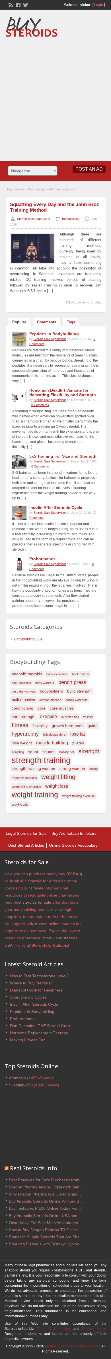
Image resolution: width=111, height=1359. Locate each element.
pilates (78, 743)
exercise (48, 716)
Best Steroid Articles (26, 845)
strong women (72, 768)
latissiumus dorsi (54, 734)
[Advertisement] (55, 97)
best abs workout (24, 691)
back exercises (57, 674)
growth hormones (67, 725)
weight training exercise (78, 796)
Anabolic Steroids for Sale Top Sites (72, 1346)
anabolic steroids (27, 674)
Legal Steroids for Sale (26, 833)
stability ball (66, 752)
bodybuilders (51, 691)
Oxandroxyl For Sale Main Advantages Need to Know (56, 1222)
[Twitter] (25, 4)
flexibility (40, 725)
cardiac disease (50, 700)
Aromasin (17, 1078)
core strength (24, 716)
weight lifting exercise (26, 786)
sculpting (18, 752)
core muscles (62, 708)
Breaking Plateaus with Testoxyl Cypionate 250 (51, 1244)
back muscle (81, 674)
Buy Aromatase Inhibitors (74, 833)
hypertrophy (25, 734)
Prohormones (22, 1018)
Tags (71, 322)
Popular (19, 322)
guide (93, 725)
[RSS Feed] (10, 4)
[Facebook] (17, 4)
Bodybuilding (70, 218)
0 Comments (40, 405)
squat (33, 751)
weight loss (56, 786)
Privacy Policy (94, 1329)
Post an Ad (89, 169)
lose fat (77, 733)
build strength (79, 691)
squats (48, 751)
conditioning (22, 708)
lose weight (22, 743)
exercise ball (70, 717)
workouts (20, 804)
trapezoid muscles (24, 778)
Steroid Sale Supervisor (33, 218)
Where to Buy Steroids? (31, 983)
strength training (41, 760)
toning (93, 768)
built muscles (23, 699)
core (42, 708)
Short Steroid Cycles (28, 997)
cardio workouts (76, 700)
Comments (46, 322)
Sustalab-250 (21, 1085)
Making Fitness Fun (28, 1040)
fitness (20, 725)
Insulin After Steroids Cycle (34, 1004)
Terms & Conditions (54, 1329)
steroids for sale (36, 902)
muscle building (52, 742)
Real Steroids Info (33, 1168)
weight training (35, 794)
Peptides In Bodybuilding (32, 1011)
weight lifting (58, 777)
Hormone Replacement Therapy (39, 1033)
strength (89, 751)
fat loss (88, 717)
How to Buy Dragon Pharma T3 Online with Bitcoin (54, 1230)
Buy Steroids (16, 189)
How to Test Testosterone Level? (39, 976)
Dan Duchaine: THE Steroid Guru (40, 1026)
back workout (44, 683)
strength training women (33, 768)
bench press (72, 682)
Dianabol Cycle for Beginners (36, 990)
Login (98, 5)
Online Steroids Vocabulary (73, 845)
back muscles (21, 683)
